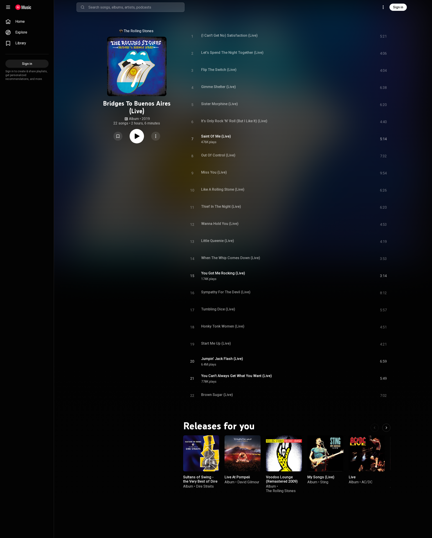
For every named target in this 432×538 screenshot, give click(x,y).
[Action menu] (155, 136)
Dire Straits (205, 486)
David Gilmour (248, 482)
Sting (324, 482)
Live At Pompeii (237, 477)
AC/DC (367, 482)
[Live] (367, 453)
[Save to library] (118, 136)
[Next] (386, 428)
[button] (117, 136)
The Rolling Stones (138, 31)
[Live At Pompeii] (243, 453)
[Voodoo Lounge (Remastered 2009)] (284, 453)
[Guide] (8, 7)
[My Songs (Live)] (325, 453)
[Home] (23, 7)
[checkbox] (383, 139)
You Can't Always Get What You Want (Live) (236, 376)
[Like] (349, 139)
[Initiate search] (82, 7)
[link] (27, 21)
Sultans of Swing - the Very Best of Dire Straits (200, 481)
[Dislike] (358, 139)
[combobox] (136, 7)
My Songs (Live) (320, 477)
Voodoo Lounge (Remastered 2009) (282, 479)
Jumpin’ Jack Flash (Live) (222, 359)
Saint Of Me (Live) (216, 136)
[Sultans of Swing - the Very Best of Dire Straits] (201, 453)
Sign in (398, 7)
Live (352, 477)
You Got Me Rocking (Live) (223, 273)
